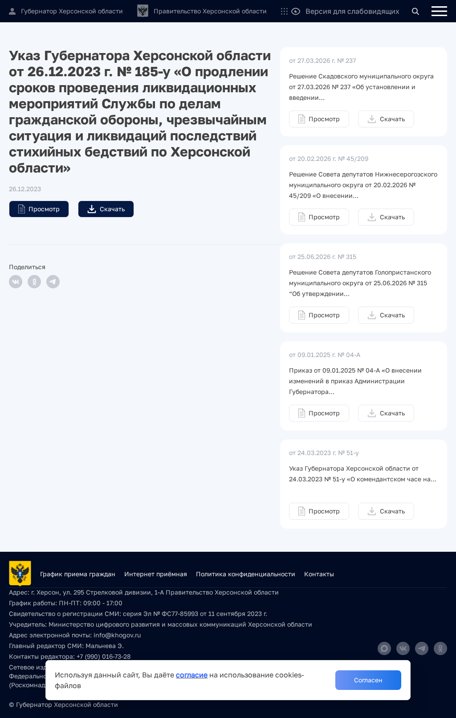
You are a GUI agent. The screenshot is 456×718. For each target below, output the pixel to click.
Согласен (368, 680)
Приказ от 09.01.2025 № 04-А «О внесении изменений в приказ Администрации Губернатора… (355, 380)
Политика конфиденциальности (245, 574)
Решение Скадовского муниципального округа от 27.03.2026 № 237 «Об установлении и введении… (361, 86)
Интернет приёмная (155, 574)
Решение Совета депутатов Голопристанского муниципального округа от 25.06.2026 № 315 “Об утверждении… (360, 282)
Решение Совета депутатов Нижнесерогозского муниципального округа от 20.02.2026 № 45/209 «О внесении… (363, 184)
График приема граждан (77, 574)
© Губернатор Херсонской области (63, 704)
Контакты (319, 574)
